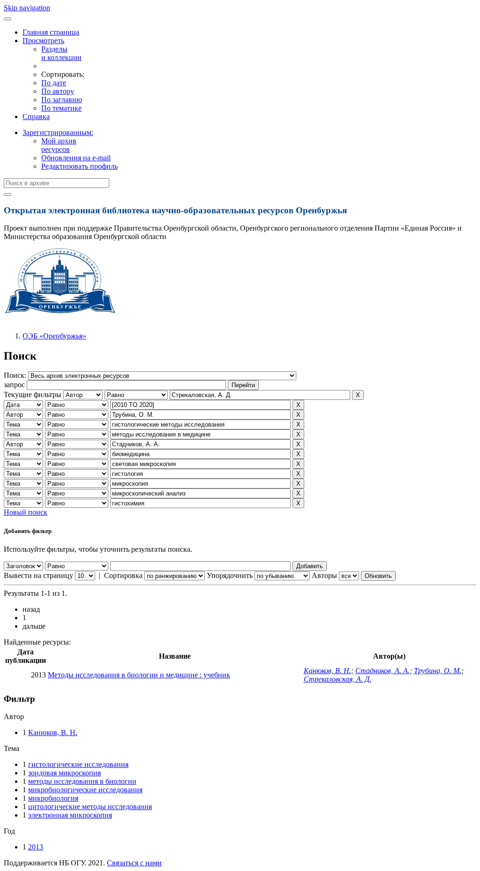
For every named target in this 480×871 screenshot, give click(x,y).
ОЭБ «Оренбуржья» (54, 336)
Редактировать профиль (79, 166)
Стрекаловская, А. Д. (337, 679)
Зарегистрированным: (57, 132)
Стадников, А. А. (382, 671)
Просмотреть (43, 41)
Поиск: (16, 375)
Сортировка (123, 575)
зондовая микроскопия (64, 773)
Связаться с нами (134, 863)
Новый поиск (25, 512)
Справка (36, 116)
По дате (53, 83)
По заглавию (61, 100)
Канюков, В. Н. (327, 671)
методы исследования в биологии (82, 781)
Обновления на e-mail (76, 158)
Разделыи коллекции (61, 53)
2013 (35, 847)
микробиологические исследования (85, 790)
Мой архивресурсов (58, 145)
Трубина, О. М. (437, 671)
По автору (57, 91)
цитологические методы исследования (90, 807)
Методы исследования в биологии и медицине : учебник (139, 675)
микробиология (53, 798)
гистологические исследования (78, 764)
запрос (14, 385)
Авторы (324, 575)
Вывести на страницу (38, 575)
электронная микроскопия (70, 815)
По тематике (61, 108)
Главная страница (50, 32)
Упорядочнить (230, 575)
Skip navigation (27, 8)
